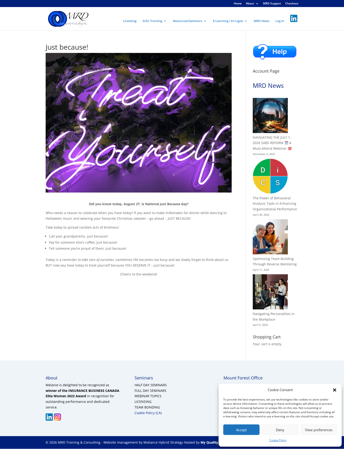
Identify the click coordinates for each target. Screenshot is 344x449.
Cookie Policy (277, 440)
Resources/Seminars (187, 21)
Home (238, 3)
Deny (280, 429)
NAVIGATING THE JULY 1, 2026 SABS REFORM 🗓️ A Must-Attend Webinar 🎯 (272, 143)
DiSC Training (152, 21)
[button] (334, 390)
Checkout (291, 3)
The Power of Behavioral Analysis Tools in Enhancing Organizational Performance (275, 204)
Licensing (129, 21)
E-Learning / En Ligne (228, 21)
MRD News (261, 21)
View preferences (319, 429)
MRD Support (272, 3)
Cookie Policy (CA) (148, 413)
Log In (279, 21)
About (250, 3)
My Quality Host (213, 442)
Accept (241, 429)
